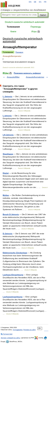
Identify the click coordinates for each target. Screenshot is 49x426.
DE (35, 2)
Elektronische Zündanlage (15, 253)
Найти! (43, 15)
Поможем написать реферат (27, 73)
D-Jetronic (7, 233)
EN (30, 2)
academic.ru (10, 4)
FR (45, 2)
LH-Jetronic (8, 135)
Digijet (6, 173)
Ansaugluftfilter (13, 77)
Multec (6, 195)
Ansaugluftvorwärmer (35, 77)
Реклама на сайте (29, 329)
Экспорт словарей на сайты (10, 338)
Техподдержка (17, 329)
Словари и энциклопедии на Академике (23, 10)
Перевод (19, 52)
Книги (13, 31)
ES (40, 2)
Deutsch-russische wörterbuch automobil (24, 22)
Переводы (35, 27)
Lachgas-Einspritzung (13, 275)
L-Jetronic (7, 96)
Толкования (13, 27)
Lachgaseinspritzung (12, 297)
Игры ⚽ (35, 31)
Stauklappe (8, 154)
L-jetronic (7, 116)
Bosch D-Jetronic (11, 214)
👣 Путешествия (6, 334)
